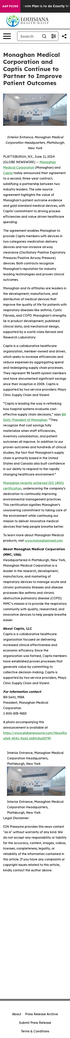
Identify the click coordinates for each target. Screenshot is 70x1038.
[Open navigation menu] (7, 36)
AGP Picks (10, 6)
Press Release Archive (41, 1014)
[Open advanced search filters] (53, 36)
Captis (8, 173)
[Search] (44, 36)
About (16, 1014)
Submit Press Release (35, 1023)
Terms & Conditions (35, 1031)
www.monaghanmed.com (44, 540)
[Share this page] (64, 36)
